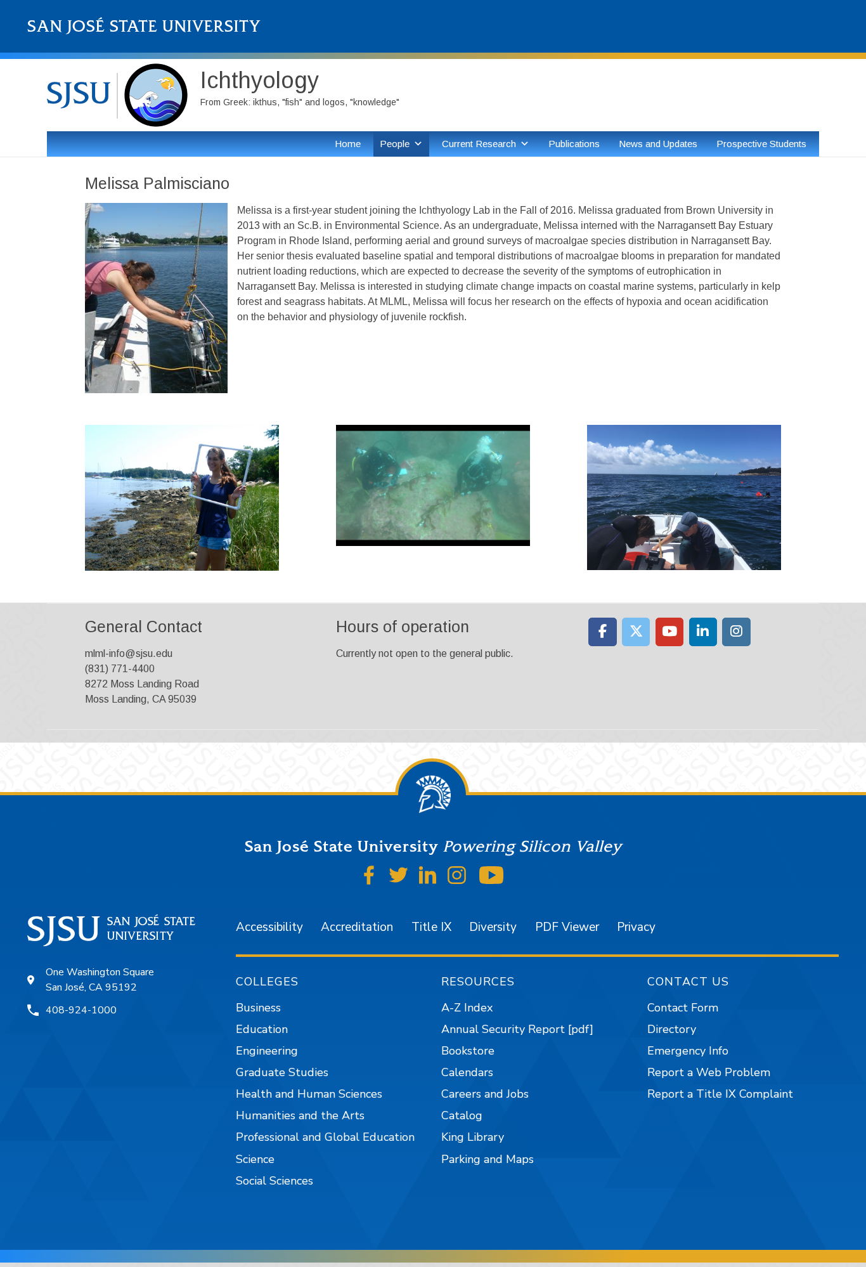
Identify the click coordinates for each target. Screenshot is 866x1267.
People (395, 143)
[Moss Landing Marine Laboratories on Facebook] (602, 632)
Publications (574, 143)
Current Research (479, 143)
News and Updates (658, 143)
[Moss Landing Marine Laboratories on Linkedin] (703, 632)
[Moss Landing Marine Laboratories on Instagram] (736, 632)
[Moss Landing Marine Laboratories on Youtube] (670, 632)
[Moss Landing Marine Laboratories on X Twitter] (636, 632)
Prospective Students (761, 143)
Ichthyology (259, 80)
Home (348, 143)
